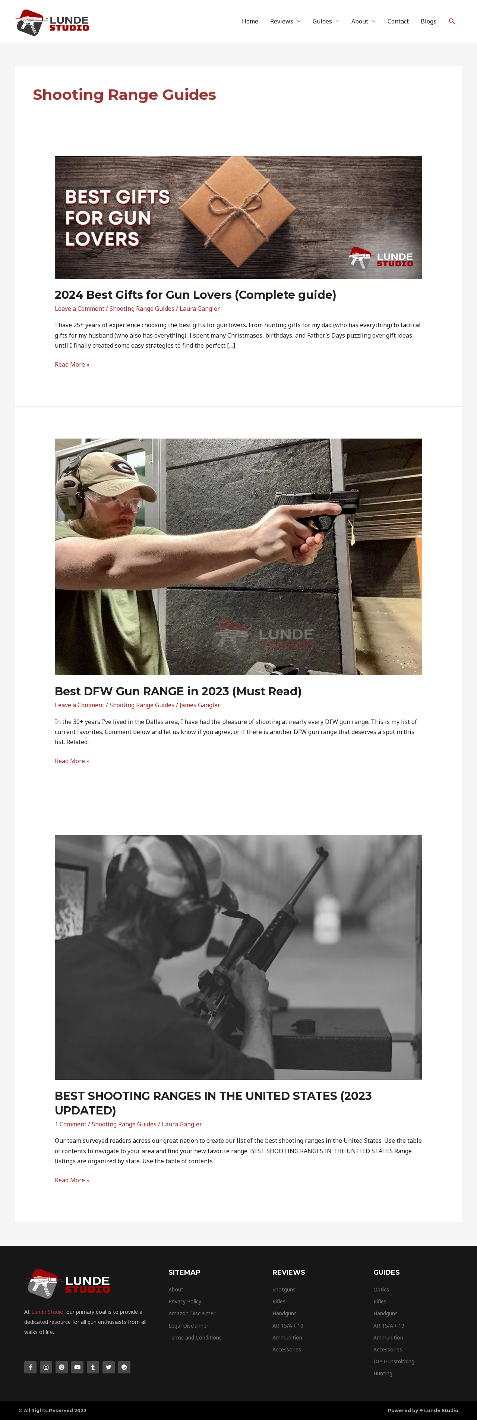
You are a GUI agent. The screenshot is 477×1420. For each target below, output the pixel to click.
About (359, 21)
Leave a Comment (79, 308)
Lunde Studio (47, 1311)
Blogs (428, 21)
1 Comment (70, 1124)
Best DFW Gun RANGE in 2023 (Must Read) (178, 691)
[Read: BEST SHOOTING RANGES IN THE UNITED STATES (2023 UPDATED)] (239, 957)
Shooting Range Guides (142, 308)
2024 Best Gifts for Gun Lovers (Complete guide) (196, 295)
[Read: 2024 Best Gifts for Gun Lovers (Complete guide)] (239, 217)
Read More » (72, 364)
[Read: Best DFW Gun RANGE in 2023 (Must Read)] (239, 556)
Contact (398, 21)
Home (250, 21)
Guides (322, 21)
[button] (452, 21)
